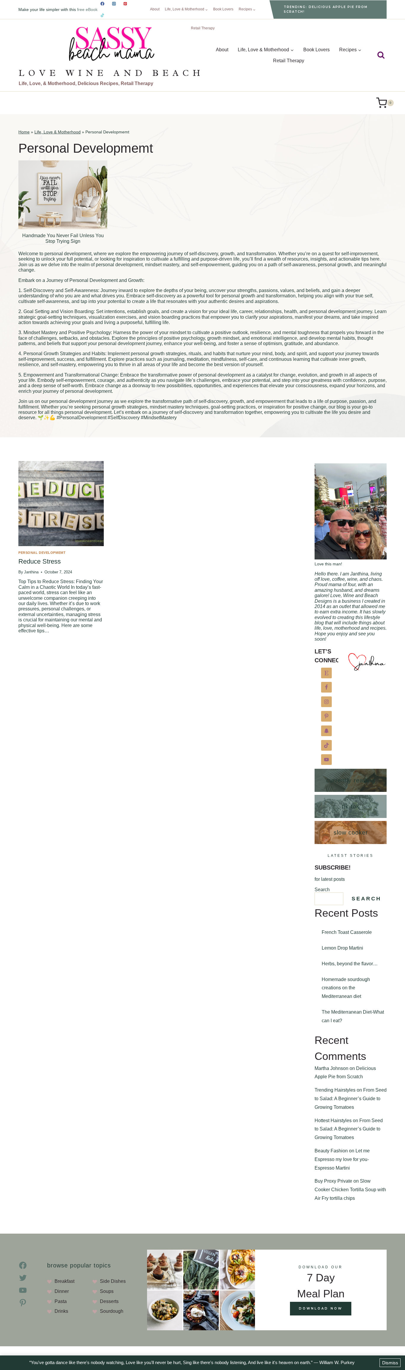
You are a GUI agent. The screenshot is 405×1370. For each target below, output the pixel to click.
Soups (107, 1291)
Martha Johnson (331, 1068)
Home (24, 132)
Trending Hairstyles (335, 1090)
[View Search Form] (381, 55)
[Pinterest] (125, 4)
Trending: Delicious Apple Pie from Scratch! (326, 9)
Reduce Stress (39, 561)
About (155, 9)
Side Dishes (113, 1281)
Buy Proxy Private (333, 1181)
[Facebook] (102, 4)
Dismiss (390, 1362)
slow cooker (351, 832)
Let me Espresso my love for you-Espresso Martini (342, 1159)
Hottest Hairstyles (333, 1120)
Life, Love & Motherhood (57, 132)
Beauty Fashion (331, 1150)
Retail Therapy (203, 28)
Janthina (31, 572)
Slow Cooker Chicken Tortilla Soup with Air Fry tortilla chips (350, 1189)
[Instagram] (114, 4)
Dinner (62, 1291)
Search (322, 889)
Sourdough (111, 1311)
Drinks (61, 1311)
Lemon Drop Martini (342, 947)
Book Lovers (223, 9)
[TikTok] (102, 15)
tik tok (351, 806)
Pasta (61, 1301)
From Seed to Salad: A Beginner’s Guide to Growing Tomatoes (351, 1098)
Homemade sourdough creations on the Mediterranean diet (346, 988)
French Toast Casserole (347, 932)
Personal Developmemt (42, 552)
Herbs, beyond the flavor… (350, 963)
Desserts (109, 1301)
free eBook (88, 9)
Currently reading (350, 780)
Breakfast (64, 1281)
